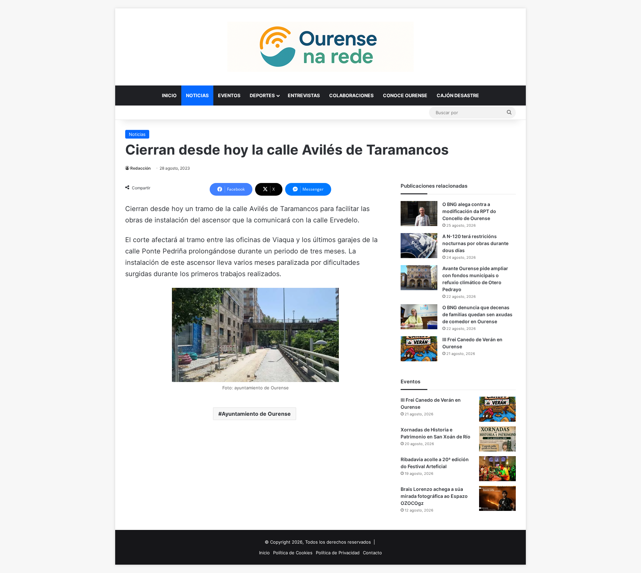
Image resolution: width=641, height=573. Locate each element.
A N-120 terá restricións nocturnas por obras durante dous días (475, 243)
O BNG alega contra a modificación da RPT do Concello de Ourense (469, 211)
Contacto (372, 552)
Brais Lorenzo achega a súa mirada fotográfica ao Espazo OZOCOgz (434, 496)
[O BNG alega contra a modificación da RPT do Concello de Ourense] (419, 213)
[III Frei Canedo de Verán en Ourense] (419, 348)
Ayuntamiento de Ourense (256, 413)
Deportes (262, 95)
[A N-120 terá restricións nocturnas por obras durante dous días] (419, 245)
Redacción (140, 168)
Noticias (197, 95)
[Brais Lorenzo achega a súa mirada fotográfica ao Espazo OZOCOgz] (497, 498)
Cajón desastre (458, 95)
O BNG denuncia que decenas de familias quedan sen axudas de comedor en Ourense (477, 314)
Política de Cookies (292, 552)
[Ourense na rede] (320, 47)
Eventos (229, 95)
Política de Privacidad (338, 552)
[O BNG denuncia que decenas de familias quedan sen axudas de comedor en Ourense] (419, 316)
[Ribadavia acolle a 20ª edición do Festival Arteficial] (497, 468)
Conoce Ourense (405, 95)
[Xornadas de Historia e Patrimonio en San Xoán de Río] (497, 438)
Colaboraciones (351, 95)
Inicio (169, 95)
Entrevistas (304, 95)
